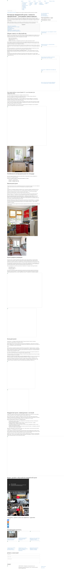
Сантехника (31, 2)
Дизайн (22, 1)
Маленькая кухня (10, 27)
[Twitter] (23, 525)
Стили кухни (24, 4)
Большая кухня (10, 29)
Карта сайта (43, 567)
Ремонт (30, 1)
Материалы (24, 6)
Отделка (31, 3)
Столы (36, 4)
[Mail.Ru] (23, 527)
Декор (45, 1)
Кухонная (41, 2)
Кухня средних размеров (11, 28)
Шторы (46, 3)
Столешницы (24, 7)
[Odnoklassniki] (23, 522)
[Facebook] (23, 520)
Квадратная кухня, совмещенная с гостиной (13, 30)
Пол (30, 5)
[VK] (23, 524)
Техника (39, 1)
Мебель (35, 1)
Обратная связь (43, 566)
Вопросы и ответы (52, 1)
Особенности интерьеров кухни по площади (13, 26)
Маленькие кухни (24, 2)
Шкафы (36, 3)
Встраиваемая (42, 4)
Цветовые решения (25, 5)
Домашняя (41, 3)
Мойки (23, 8)
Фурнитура (36, 2)
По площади (24, 3)
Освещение (47, 2)
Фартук (23, 9)
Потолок (31, 4)
